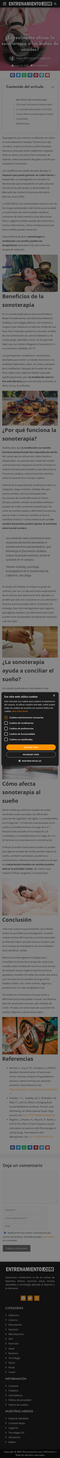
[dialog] (30, 729)
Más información (20, 711)
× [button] (54, 696)
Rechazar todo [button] (31, 754)
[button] (30, 761)
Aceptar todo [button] (31, 747)
